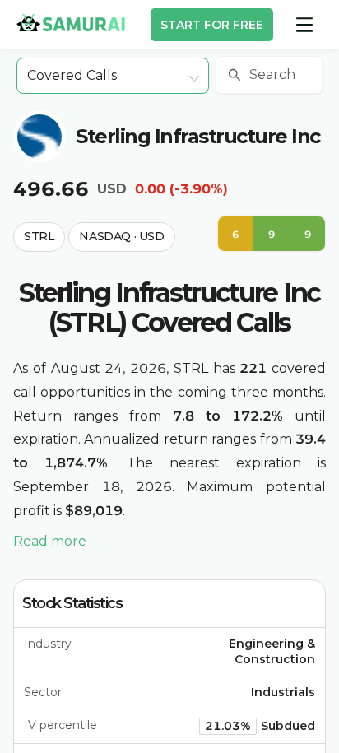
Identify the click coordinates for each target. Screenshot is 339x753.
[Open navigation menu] (304, 25)
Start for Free (211, 24)
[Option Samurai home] (70, 22)
